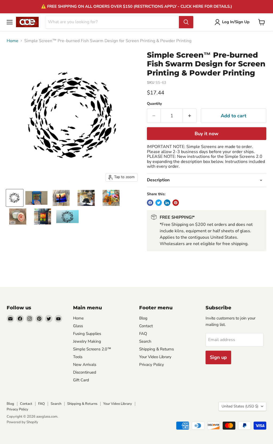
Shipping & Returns (156, 349)
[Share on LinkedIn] (167, 202)
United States (240, 406)
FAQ (143, 333)
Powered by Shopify (22, 422)
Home (12, 40)
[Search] (186, 22)
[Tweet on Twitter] (158, 202)
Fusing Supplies (87, 333)
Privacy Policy (151, 364)
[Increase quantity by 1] (189, 116)
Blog (143, 318)
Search (145, 341)
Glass (78, 326)
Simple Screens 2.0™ (92, 349)
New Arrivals (84, 364)
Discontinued (84, 372)
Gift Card (81, 380)
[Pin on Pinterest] (175, 202)
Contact (146, 326)
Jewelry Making (87, 341)
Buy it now (206, 133)
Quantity (154, 104)
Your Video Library (155, 356)
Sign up (218, 357)
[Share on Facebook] (150, 202)
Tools (77, 356)
